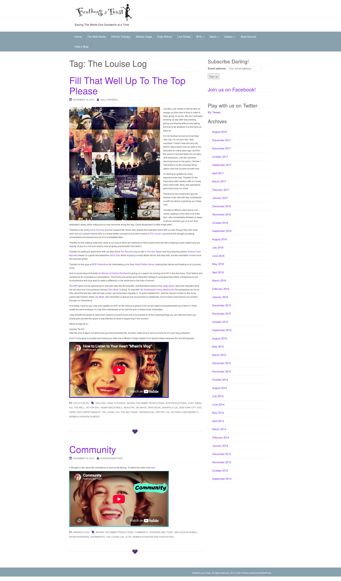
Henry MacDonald (111, 407)
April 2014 (218, 421)
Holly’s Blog (81, 46)
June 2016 (218, 256)
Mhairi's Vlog (170, 407)
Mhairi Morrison (79, 536)
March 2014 (219, 429)
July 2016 (217, 247)
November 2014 (221, 371)
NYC (199, 407)
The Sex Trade (154, 251)
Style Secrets (248, 36)
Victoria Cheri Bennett (184, 412)
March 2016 (219, 280)
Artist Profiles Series (144, 264)
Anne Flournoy (97, 229)
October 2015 (220, 322)
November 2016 (221, 214)
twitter (160, 412)
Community (92, 449)
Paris (72, 412)
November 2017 (221, 148)
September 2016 (221, 231)
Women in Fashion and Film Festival (153, 536)
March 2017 (219, 181)
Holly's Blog (81, 402)
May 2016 (218, 264)
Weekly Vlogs (144, 36)
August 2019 (219, 132)
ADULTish (115, 255)
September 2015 (221, 330)
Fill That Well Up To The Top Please (127, 85)
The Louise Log (157, 233)
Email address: (217, 68)
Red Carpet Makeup (88, 412)
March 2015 (219, 355)
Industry (129, 407)
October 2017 (220, 156)
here (153, 467)
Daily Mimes (164, 36)
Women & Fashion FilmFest (114, 273)
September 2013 (221, 478)
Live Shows (184, 36)
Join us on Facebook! (232, 89)
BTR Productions (100, 264)
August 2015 (219, 338)
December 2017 (221, 140)
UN (167, 412)
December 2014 (221, 363)
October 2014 (220, 379)
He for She (92, 407)
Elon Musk (113, 289)
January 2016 (220, 297)
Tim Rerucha (127, 251)
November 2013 (221, 462)
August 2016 (219, 239)
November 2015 (221, 313)
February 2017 (220, 189)
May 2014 (218, 412)
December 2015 (221, 305)
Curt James (195, 402)
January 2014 (220, 445)
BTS (199, 36)
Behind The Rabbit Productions (145, 402)
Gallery (228, 36)
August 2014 (219, 388)
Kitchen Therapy (120, 36)
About (213, 36)
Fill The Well (77, 407)
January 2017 (220, 198)
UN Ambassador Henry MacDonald (157, 289)
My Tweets (214, 112)
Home (78, 36)
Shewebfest (97, 536)
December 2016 (221, 206)
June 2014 (218, 404)
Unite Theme (242, 572)
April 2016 (218, 272)
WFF (76, 285)
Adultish (100, 402)
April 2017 (218, 173)
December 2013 (221, 454)
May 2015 (218, 346)
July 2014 (217, 396)
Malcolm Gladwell (186, 532)
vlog (128, 536)
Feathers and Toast (161, 532)
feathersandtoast (111, 458)
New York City (187, 407)
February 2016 (220, 289)
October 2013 (220, 470)
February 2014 (220, 437)
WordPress (266, 572)
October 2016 (220, 223)
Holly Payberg (109, 99)
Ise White (99, 296)
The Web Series (96, 36)
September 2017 (221, 165)
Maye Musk (168, 285)
